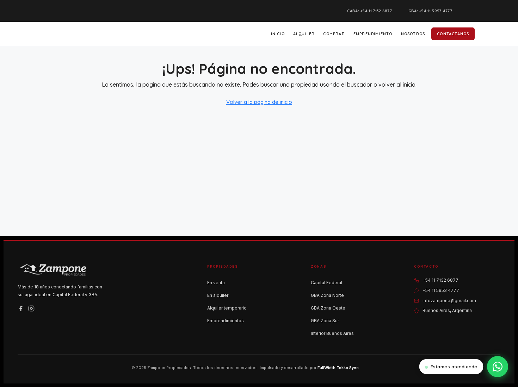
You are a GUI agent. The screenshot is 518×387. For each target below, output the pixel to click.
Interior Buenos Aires (332, 333)
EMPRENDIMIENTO (373, 33)
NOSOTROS (413, 33)
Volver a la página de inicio (259, 102)
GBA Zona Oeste (328, 308)
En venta (216, 282)
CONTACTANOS (453, 33)
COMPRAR (334, 33)
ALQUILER (304, 33)
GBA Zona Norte (327, 295)
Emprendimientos (225, 320)
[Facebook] (21, 308)
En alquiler (217, 295)
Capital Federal (326, 282)
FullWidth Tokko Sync (338, 367)
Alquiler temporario (227, 308)
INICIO (278, 33)
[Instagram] (31, 308)
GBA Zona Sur (325, 320)
